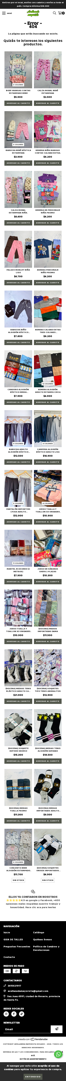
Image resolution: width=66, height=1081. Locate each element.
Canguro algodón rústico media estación (18, 390)
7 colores (18, 623)
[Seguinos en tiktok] (21, 1014)
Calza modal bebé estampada (47, 91)
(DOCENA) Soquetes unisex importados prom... (47, 869)
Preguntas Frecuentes (17, 946)
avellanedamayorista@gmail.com (28, 991)
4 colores (48, 443)
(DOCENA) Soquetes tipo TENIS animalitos (48, 689)
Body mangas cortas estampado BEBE (18, 91)
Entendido (33, 1076)
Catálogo (38, 932)
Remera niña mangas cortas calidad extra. (48, 151)
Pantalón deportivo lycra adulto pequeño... (18, 510)
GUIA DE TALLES (13, 939)
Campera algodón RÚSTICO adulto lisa (47, 450)
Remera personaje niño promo (47, 271)
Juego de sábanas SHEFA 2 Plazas (47, 570)
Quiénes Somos (42, 939)
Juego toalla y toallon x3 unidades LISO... (48, 510)
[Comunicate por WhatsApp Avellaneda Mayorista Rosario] (58, 1054)
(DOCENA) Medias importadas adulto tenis (47, 809)
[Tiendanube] (33, 1040)
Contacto (9, 957)
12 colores (47, 384)
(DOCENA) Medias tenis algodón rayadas (48, 749)
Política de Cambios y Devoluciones (46, 948)
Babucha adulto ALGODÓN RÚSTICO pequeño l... (18, 450)
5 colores (18, 443)
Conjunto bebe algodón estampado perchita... (18, 869)
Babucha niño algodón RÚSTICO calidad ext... (18, 331)
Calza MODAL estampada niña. (18, 211)
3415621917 (14, 985)
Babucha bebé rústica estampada (18, 151)
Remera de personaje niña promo (47, 211)
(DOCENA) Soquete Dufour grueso (18, 749)
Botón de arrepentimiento (33, 1059)
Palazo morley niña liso (18, 271)
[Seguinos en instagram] (6, 1014)
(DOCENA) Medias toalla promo (18, 809)
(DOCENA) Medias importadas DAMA (48, 630)
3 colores (18, 85)
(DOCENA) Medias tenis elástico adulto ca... (18, 689)
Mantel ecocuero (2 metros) (18, 570)
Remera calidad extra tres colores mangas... (48, 331)
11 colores (18, 563)
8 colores (48, 503)
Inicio (7, 932)
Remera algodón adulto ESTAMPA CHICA (48, 390)
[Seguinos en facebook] (14, 1014)
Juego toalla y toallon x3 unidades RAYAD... (18, 630)
